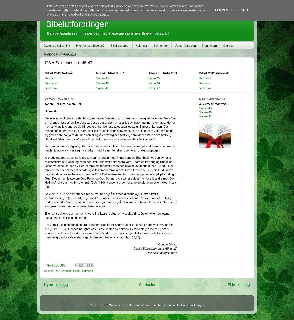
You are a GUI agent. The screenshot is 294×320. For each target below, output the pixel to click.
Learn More (224, 10)
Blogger (199, 305)
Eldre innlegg (238, 285)
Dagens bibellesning (57, 45)
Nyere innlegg (56, 285)
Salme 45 (51, 78)
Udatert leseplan (185, 45)
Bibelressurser (119, 45)
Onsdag (67, 270)
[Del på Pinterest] (92, 265)
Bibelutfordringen (77, 24)
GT (58, 270)
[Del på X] (84, 265)
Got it (243, 10)
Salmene (87, 270)
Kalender (141, 45)
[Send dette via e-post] (77, 265)
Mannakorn (209, 45)
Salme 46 (51, 83)
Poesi (76, 270)
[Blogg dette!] (81, 265)
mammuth (173, 305)
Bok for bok (160, 45)
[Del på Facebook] (88, 265)
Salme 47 (51, 88)
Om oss (228, 45)
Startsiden (147, 285)
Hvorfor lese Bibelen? (90, 45)
